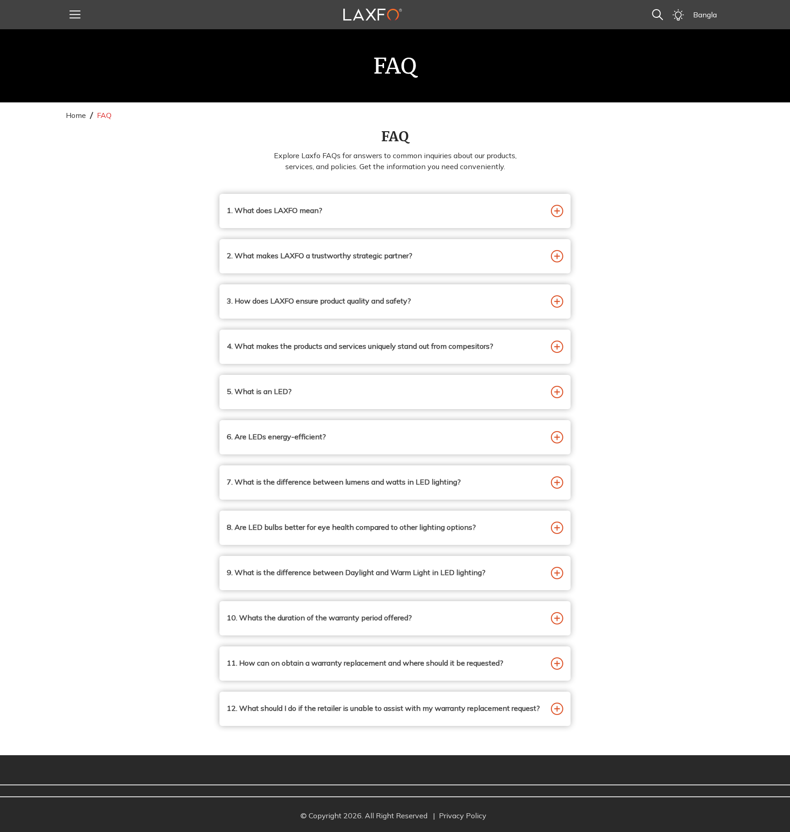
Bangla (705, 14)
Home (76, 115)
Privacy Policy (462, 815)
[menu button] (75, 14)
